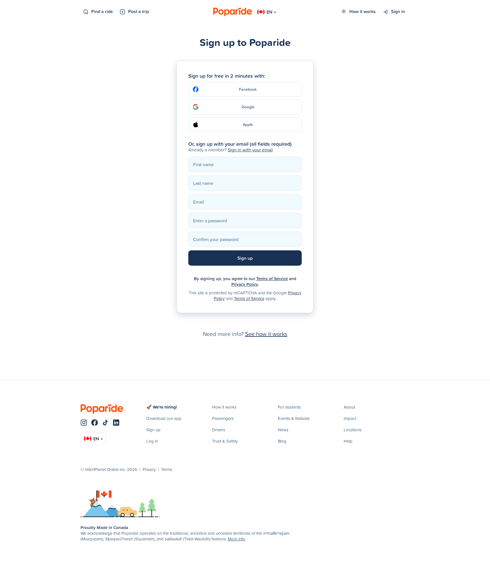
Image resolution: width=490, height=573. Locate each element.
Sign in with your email (250, 150)
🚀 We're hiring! (161, 407)
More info (236, 539)
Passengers (223, 418)
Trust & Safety (225, 441)
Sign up (153, 430)
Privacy (149, 469)
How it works (362, 11)
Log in (152, 441)
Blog (282, 441)
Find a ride (102, 11)
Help (348, 441)
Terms (166, 469)
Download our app (163, 418)
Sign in (398, 11)
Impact (350, 418)
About (349, 407)
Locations (353, 430)
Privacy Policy (244, 284)
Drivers (218, 430)
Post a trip (138, 11)
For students (289, 407)
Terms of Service (272, 279)
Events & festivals (294, 418)
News (283, 430)
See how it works (266, 334)
